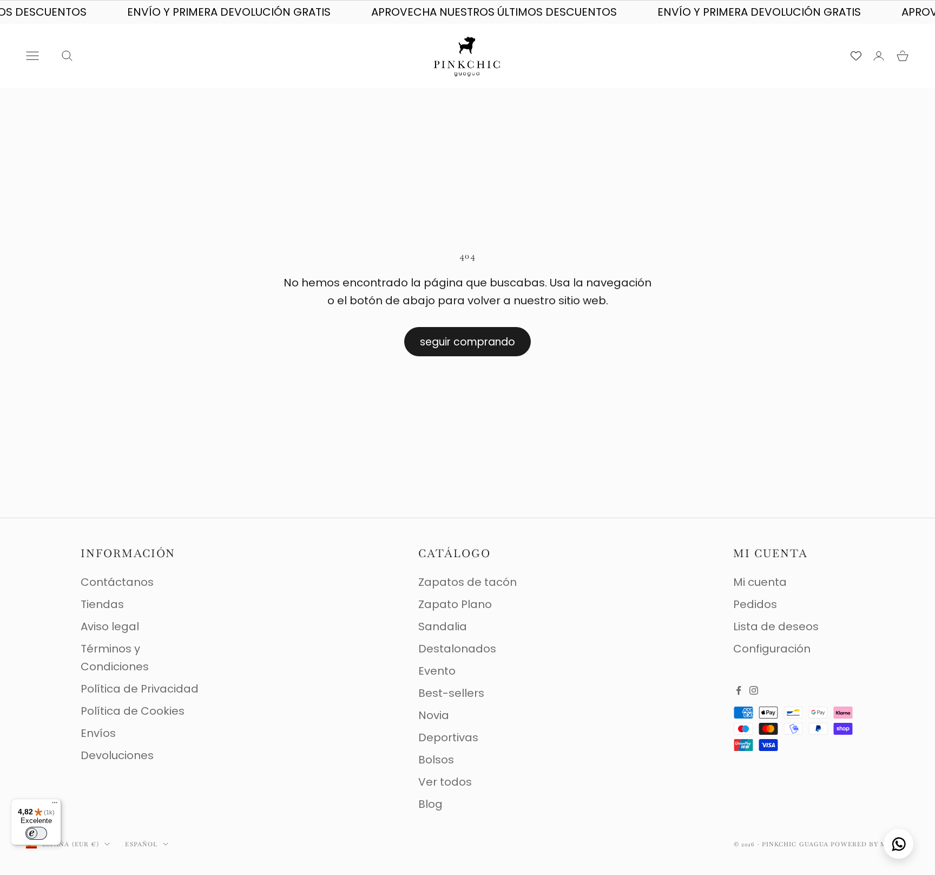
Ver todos (445, 781)
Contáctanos (117, 582)
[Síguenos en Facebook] (738, 690)
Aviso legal (110, 626)
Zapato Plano (455, 604)
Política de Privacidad (140, 688)
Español (141, 844)
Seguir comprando (467, 342)
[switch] (36, 833)
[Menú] (54, 805)
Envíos (98, 733)
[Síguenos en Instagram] (753, 690)
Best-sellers (451, 693)
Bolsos (436, 759)
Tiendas (102, 604)
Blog (430, 804)
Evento (437, 670)
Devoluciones (117, 755)
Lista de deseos (776, 626)
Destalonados (457, 648)
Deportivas (448, 737)
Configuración (772, 648)
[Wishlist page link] (856, 55)
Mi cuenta (760, 582)
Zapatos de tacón (467, 582)
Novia (433, 715)
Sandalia (442, 626)
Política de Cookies (133, 711)
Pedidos (755, 604)
